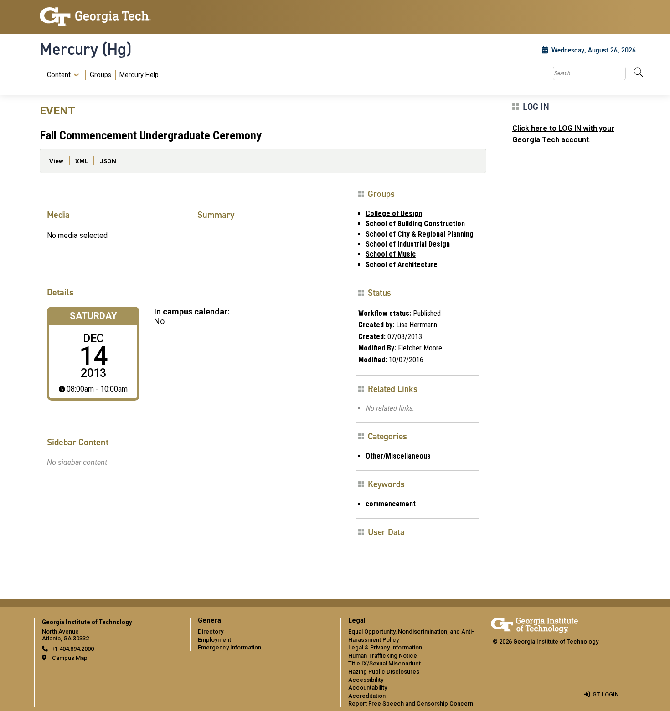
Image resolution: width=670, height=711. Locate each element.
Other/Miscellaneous (398, 456)
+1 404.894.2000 (73, 648)
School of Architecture (402, 264)
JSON (108, 161)
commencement (391, 504)
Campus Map (70, 657)
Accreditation (367, 695)
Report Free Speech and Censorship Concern (410, 703)
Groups (100, 75)
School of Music (391, 254)
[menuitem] (101, 75)
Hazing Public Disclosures (383, 671)
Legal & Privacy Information (385, 647)
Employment (214, 639)
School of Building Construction (415, 223)
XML (81, 161)
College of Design (394, 213)
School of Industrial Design (408, 244)
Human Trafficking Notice (382, 655)
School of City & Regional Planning (420, 234)
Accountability (367, 687)
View (56, 161)
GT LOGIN (606, 694)
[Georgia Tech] (109, 16)
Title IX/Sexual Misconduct (384, 663)
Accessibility (365, 679)
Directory (210, 631)
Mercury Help (139, 75)
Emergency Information (229, 647)
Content (59, 75)
